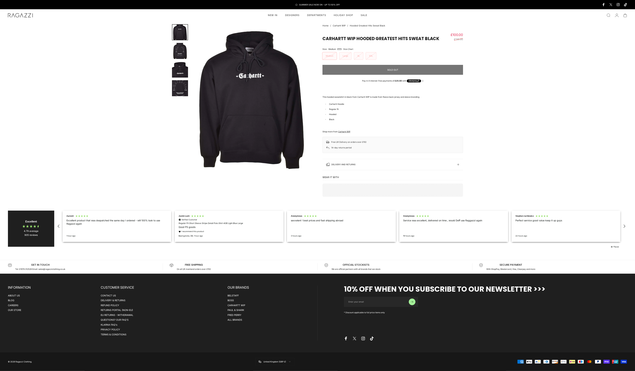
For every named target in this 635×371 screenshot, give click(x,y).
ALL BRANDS (235, 319)
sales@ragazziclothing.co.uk (51, 269)
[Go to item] (180, 32)
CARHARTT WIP (236, 305)
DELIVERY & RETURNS (113, 300)
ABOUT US (14, 295)
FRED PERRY (234, 315)
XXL (371, 56)
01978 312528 (25, 269)
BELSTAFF (233, 295)
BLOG (11, 300)
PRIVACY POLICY (110, 329)
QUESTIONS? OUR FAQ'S (114, 319)
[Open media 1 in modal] (252, 99)
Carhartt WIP (339, 25)
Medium (329, 56)
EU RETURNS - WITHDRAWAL (117, 315)
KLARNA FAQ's (109, 324)
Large (345, 56)
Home (325, 25)
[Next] (304, 99)
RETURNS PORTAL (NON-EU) (117, 310)
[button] (59, 226)
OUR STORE (14, 310)
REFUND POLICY (110, 305)
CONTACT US (108, 295)
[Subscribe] (412, 302)
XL (358, 56)
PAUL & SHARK (236, 310)
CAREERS (13, 305)
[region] (341, 226)
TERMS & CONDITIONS (113, 334)
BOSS (231, 300)
